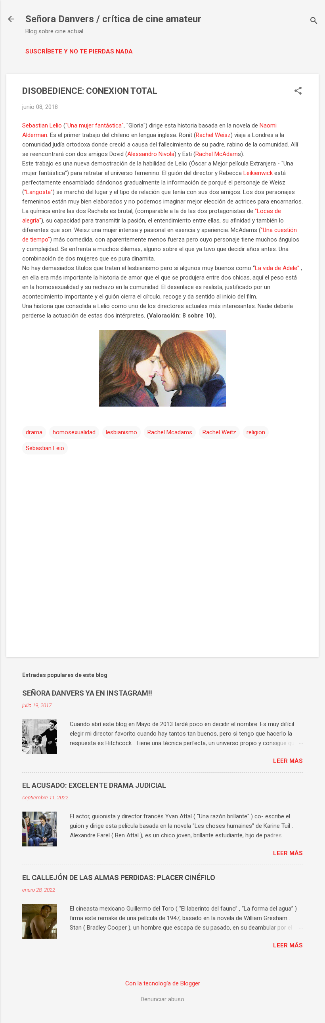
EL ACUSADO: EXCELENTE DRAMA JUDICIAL (94, 785)
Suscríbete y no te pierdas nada (79, 51)
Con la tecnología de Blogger (162, 983)
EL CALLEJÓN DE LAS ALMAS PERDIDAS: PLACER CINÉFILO (118, 877)
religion (256, 432)
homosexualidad (74, 432)
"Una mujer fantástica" (94, 125)
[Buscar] (314, 22)
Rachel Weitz (219, 432)
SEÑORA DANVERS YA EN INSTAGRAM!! (87, 693)
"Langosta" (38, 192)
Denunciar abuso (162, 999)
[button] (298, 91)
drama (34, 432)
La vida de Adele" (277, 268)
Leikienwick (258, 173)
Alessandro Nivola (150, 154)
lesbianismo (121, 432)
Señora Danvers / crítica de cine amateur (113, 19)
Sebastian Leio (45, 448)
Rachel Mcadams (169, 432)
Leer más (288, 760)
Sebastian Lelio (42, 125)
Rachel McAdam (216, 154)
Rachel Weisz (213, 135)
